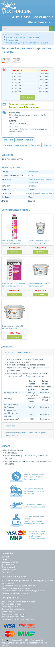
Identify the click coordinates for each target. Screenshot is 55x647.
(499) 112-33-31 (23, 17)
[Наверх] (7, 640)
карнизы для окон (9, 606)
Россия (31, 175)
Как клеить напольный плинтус (16, 593)
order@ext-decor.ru (42, 22)
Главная (5, 556)
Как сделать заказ (9, 562)
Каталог (5, 559)
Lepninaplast (33, 171)
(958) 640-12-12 (44, 17)
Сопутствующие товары (15, 145)
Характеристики (25, 139)
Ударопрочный (33, 193)
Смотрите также (10, 597)
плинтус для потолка (11, 604)
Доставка (35, 145)
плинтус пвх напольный (12, 616)
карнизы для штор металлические (17, 619)
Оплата (47, 145)
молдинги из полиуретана (13, 614)
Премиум (32, 185)
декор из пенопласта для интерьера (18, 601)
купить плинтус (8, 611)
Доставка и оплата (10, 564)
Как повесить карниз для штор (15, 588)
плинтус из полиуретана (12, 609)
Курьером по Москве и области (18, 352)
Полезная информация (14, 576)
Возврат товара (8, 569)
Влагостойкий (47, 193)
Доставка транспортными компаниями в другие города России (25, 434)
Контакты (5, 572)
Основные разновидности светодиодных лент (22, 590)
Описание (8, 139)
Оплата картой (8, 567)
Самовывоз (10, 426)
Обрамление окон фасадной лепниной (19, 585)
